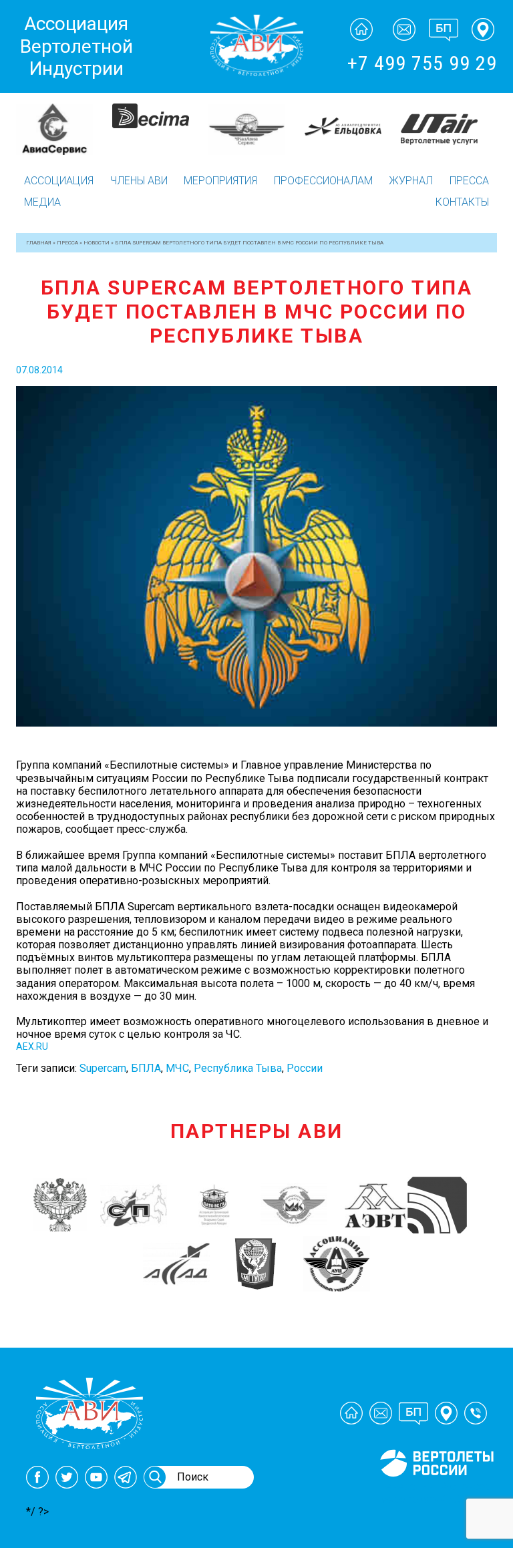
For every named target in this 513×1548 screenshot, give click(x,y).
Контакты (462, 202)
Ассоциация (59, 180)
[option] (64, 127)
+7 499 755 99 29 (422, 63)
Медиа (42, 202)
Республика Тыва (238, 1068)
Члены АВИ (139, 180)
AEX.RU (32, 1046)
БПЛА (146, 1068)
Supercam (102, 1068)
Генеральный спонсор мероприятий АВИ (435, 1492)
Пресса (469, 180)
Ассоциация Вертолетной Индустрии (76, 46)
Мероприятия (220, 180)
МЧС (177, 1068)
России (305, 1068)
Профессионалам (323, 180)
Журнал (411, 180)
